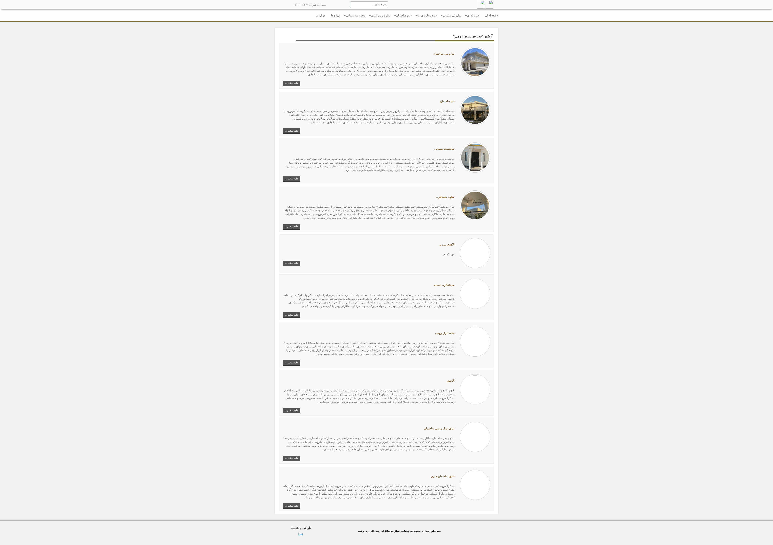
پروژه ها (335, 15)
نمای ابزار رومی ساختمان (439, 428)
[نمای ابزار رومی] (475, 341)
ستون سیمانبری (445, 196)
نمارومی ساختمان (444, 53)
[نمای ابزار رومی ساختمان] (475, 436)
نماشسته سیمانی (444, 148)
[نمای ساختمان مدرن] (475, 484)
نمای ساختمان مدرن (443, 476)
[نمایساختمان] (475, 109)
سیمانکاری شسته (444, 285)
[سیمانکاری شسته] (475, 293)
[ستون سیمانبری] (475, 205)
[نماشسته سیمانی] (475, 157)
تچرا (300, 533)
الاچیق (451, 380)
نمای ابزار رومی (445, 333)
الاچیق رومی (447, 244)
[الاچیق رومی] (475, 252)
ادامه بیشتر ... (291, 83)
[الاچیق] (475, 388)
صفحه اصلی (491, 15)
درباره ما (320, 15)
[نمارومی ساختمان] (475, 61)
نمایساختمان (447, 101)
